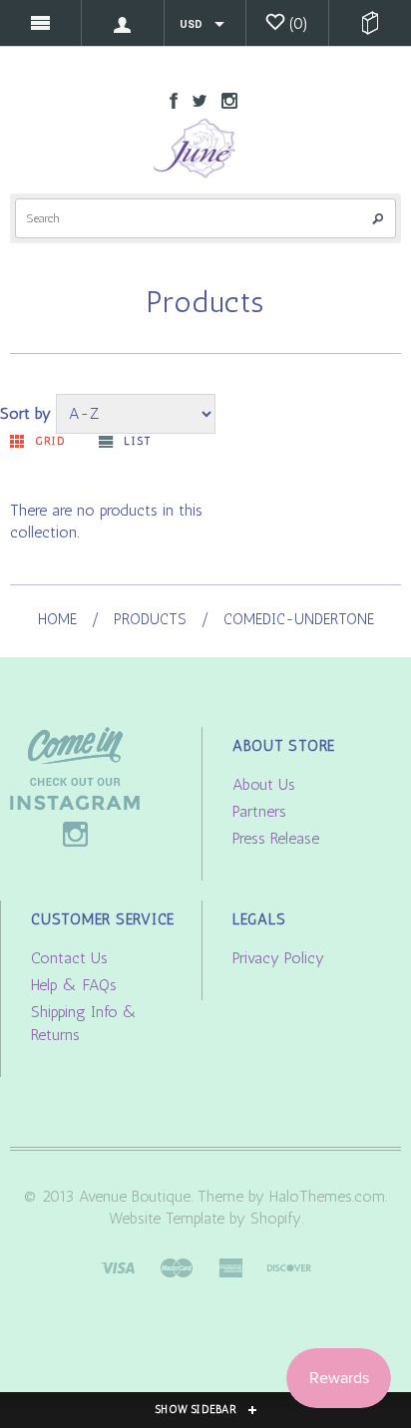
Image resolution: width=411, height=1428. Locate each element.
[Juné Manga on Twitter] (194, 99)
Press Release (275, 838)
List (137, 441)
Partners (259, 811)
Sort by (25, 413)
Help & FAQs (74, 984)
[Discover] (289, 1265)
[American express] (230, 1265)
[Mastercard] (177, 1265)
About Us (263, 784)
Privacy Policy (278, 957)
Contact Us (69, 957)
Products (150, 619)
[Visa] (118, 1265)
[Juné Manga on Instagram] (224, 99)
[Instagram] (75, 785)
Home (57, 619)
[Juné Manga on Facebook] (169, 99)
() (298, 23)
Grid (50, 441)
